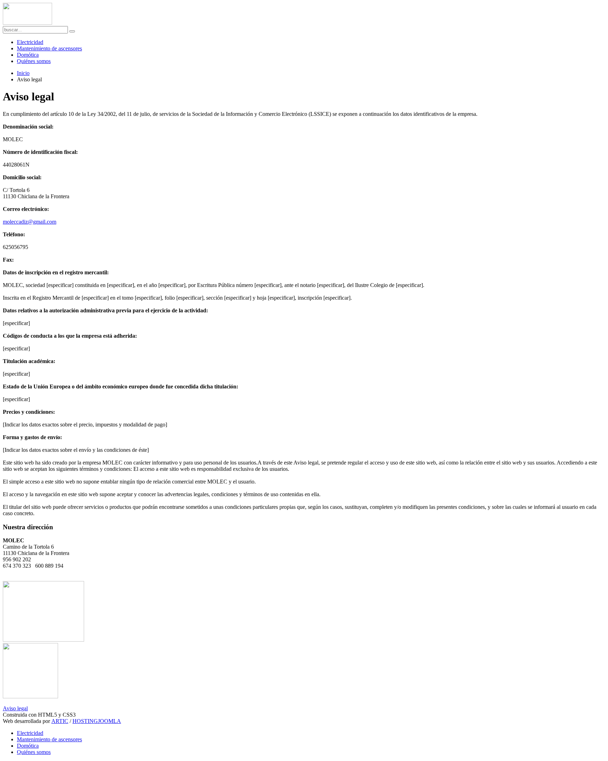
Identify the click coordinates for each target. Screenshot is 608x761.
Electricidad (30, 42)
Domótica (28, 55)
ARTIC (59, 721)
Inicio (23, 73)
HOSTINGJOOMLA (96, 721)
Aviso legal (15, 708)
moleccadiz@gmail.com (29, 222)
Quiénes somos (34, 61)
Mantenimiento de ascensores (49, 48)
